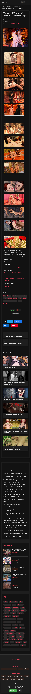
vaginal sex (15, 645)
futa (19, 622)
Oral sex (20, 639)
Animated (7, 607)
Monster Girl (20, 636)
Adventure (7, 604)
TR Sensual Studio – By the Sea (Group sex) (15, 533)
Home (3, 6)
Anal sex (9, 295)
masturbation (20, 633)
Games (9, 6)
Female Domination (7, 298)
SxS (5, 19)
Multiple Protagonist (7, 301)
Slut (25, 642)
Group (21, 625)
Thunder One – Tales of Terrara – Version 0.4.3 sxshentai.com (14, 448)
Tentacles (7, 645)
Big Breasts (16, 610)
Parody (15, 301)
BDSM (13, 295)
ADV (21, 601)
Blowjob (13, 613)
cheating (20, 613)
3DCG (4, 295)
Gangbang (7, 625)
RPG (12, 642)
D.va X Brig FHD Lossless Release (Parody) (14, 473)
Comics (9, 669)
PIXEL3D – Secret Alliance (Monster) (13, 530)
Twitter (10, 321)
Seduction (18, 642)
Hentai (6, 630)
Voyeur (23, 645)
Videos (20, 669)
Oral (13, 639)
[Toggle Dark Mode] (23, 2)
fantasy (24, 295)
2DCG (6, 601)
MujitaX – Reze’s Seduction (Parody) (13, 536)
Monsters (7, 639)
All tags (26, 669)
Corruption (19, 295)
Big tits (6, 613)
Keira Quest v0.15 (9, 367)
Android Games (15, 23)
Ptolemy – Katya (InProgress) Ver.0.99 (13, 415)
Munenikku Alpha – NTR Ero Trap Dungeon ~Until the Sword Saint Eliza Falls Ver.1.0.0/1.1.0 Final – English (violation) (15, 478)
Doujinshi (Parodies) (10, 619)
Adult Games (17, 6)
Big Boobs (7, 610)
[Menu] (28, 2)
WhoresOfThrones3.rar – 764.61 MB (13, 268)
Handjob (15, 627)
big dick (23, 610)
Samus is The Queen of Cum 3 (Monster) (14, 470)
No (20, 690)
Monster (25, 298)
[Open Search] (18, 2)
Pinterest (14, 325)
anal (14, 604)
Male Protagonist (9, 633)
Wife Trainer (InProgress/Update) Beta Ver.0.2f (14, 383)
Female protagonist (10, 622)
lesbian (19, 298)
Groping (15, 625)
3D (11, 601)
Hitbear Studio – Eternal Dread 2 (14, 399)
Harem (22, 627)
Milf (6, 636)
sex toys (20, 301)
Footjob (15, 298)
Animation (15, 607)
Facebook (18, 321)
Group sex (7, 627)
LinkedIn (6, 325)
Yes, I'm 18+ (13, 690)
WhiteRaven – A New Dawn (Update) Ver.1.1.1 (15, 432)
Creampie (15, 616)
